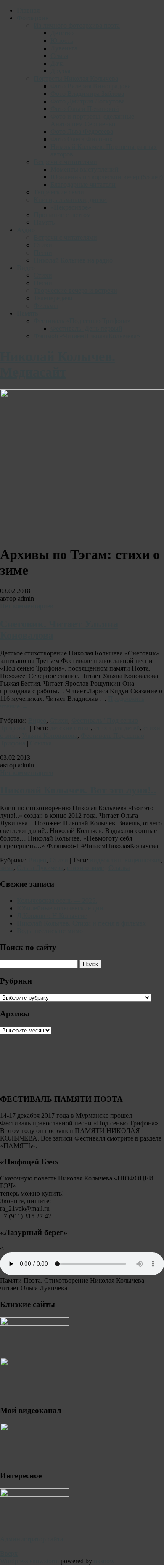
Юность (61, 40)
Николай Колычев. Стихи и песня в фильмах (81, 923)
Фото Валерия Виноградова (90, 86)
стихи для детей (117, 728)
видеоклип (105, 860)
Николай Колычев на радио (73, 260)
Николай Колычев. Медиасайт (57, 364)
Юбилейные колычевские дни (60, 908)
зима (6, 867)
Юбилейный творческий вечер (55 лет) (106, 176)
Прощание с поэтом (62, 214)
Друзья (60, 70)
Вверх (9, 1553)
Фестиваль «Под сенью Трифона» (82, 320)
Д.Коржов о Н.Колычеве (52, 915)
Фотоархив (33, 17)
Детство (62, 33)
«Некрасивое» (70, 207)
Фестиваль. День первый (86, 328)
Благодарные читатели (83, 184)
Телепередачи (53, 298)
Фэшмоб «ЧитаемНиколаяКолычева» (87, 336)
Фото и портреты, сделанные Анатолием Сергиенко (92, 120)
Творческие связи (59, 192)
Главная (28, 10)
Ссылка (41, 743)
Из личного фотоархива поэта (77, 25)
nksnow (104, 1561)
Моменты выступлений (84, 169)
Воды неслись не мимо (50, 930)
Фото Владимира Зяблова (87, 93)
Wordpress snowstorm (29, 1561)
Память (44, 222)
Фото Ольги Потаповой (84, 108)
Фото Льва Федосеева (81, 131)
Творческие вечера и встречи (75, 290)
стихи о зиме (85, 867)
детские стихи (70, 728)
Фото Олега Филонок (81, 139)
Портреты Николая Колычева (76, 78)
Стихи (43, 245)
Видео (26, 267)
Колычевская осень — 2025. (57, 900)
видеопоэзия (142, 860)
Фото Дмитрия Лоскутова (87, 101)
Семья (59, 55)
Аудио (26, 229)
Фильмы (46, 305)
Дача (57, 63)
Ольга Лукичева (40, 867)
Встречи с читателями (65, 161)
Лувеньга (63, 48)
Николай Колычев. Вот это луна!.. (78, 790)
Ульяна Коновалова (49, 735)
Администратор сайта (31, 1539)
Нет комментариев (26, 606)
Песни (43, 252)
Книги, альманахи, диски (70, 199)
